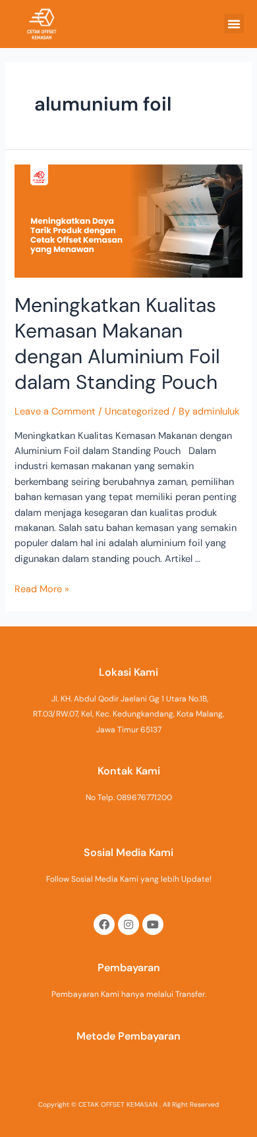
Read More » (41, 589)
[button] (234, 24)
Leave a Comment (55, 411)
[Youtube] (152, 924)
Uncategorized (137, 411)
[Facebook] (104, 924)
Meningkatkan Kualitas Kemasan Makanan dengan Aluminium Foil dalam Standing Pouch (117, 343)
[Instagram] (128, 924)
